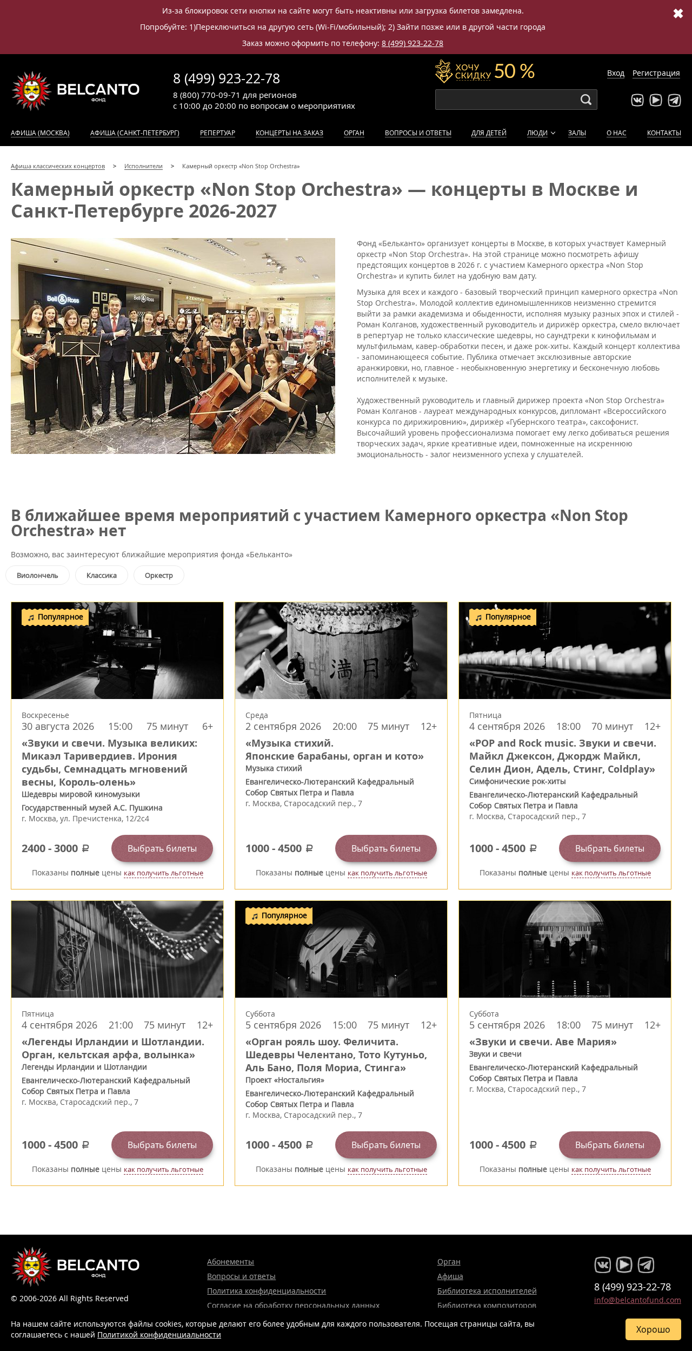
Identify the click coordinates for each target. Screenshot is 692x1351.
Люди (537, 132)
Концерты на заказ (289, 132)
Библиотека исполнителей (487, 1291)
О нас (617, 132)
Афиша (450, 1276)
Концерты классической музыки (76, 91)
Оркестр (159, 575)
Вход (615, 73)
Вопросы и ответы (418, 132)
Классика (101, 575)
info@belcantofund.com (637, 1300)
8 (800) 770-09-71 (207, 94)
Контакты (664, 132)
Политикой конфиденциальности (159, 1334)
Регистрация (656, 73)
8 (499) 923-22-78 (412, 43)
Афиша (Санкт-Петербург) (134, 132)
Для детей (489, 132)
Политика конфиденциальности (266, 1291)
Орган (354, 132)
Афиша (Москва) (40, 132)
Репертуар (217, 132)
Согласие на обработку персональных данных (293, 1305)
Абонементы (230, 1261)
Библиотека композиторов (486, 1305)
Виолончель (37, 575)
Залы (577, 132)
